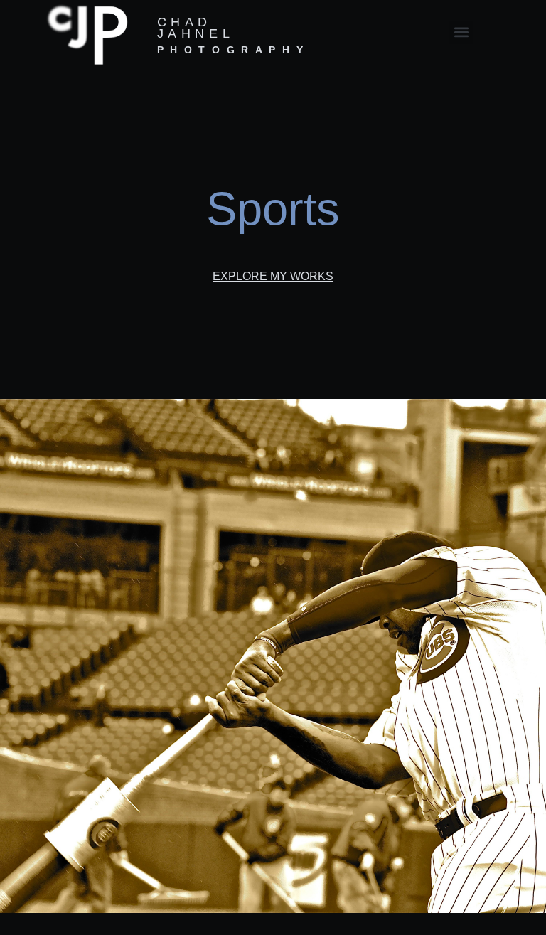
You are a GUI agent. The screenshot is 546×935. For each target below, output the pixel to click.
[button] (461, 32)
